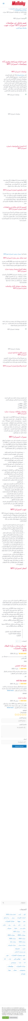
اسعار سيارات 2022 (11, 914)
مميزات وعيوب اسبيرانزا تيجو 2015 (12, 254)
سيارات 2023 (11, 935)
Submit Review (19, 746)
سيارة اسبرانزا (20, 75)
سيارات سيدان (22, 945)
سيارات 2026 (22, 942)
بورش (13, 917)
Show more (10, 690)
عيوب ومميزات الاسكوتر (20, 951)
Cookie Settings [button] (13, 1017)
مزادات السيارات (20, 966)
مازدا (20, 962)
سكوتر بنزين (22, 928)
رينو (10, 925)
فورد (7, 955)
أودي (20, 914)
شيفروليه (17, 948)
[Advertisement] (14, 46)
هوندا (9, 970)
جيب (24, 925)
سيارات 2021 (16, 931)
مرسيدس (13, 962)
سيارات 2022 (21, 935)
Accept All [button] (5, 1017)
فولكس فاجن (17, 959)
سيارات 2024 (22, 938)
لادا (24, 962)
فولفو (24, 959)
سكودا (15, 928)
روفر (14, 925)
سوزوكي (9, 928)
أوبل (24, 914)
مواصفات (10, 966)
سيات (24, 931)
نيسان (15, 970)
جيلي (19, 925)
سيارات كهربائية (12, 945)
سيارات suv (13, 942)
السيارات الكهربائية (21, 917)
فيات (10, 959)
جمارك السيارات (9, 921)
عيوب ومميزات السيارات (18, 955)
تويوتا (19, 921)
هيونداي (23, 974)
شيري (24, 948)
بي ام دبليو (6, 917)
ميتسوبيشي (22, 970)
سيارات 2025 (12, 938)
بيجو (24, 921)
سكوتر (4, 925)
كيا (5, 959)
